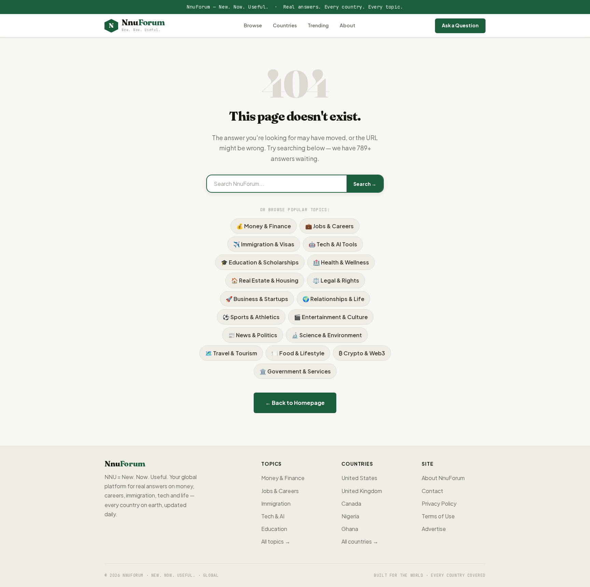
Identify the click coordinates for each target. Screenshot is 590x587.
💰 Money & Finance (263, 226)
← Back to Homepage (295, 402)
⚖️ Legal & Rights (336, 280)
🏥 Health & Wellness (341, 262)
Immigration (276, 503)
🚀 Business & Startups (257, 298)
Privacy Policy (439, 503)
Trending (318, 25)
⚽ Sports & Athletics (251, 316)
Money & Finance (283, 477)
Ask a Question (460, 25)
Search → (364, 184)
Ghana (349, 528)
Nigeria (350, 516)
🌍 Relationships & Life (333, 298)
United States (359, 477)
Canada (351, 503)
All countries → (359, 541)
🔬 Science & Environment (327, 335)
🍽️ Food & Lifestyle (297, 353)
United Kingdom (361, 490)
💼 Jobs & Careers (329, 226)
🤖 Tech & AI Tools (333, 244)
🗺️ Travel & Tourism (231, 353)
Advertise (434, 528)
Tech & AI (272, 516)
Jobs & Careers (280, 490)
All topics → (275, 541)
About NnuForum (443, 477)
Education (274, 528)
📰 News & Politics (252, 335)
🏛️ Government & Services (295, 371)
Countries (285, 25)
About (347, 25)
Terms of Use (438, 516)
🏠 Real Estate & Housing (264, 280)
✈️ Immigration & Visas (263, 244)
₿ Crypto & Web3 (362, 353)
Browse (253, 25)
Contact (432, 490)
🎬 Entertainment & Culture (331, 316)
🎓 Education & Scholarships (260, 262)
